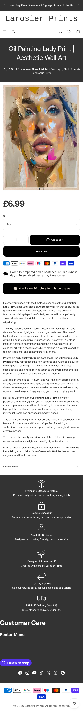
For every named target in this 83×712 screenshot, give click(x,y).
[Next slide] (78, 5)
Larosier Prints (41, 18)
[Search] (13, 31)
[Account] (60, 31)
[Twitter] (48, 672)
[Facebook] (20, 672)
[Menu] (4, 31)
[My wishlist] (69, 31)
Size (5, 216)
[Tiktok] (41, 672)
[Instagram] (27, 672)
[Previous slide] (4, 5)
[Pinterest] (62, 672)
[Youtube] (34, 672)
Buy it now (42, 251)
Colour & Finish (10, 466)
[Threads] (55, 672)
